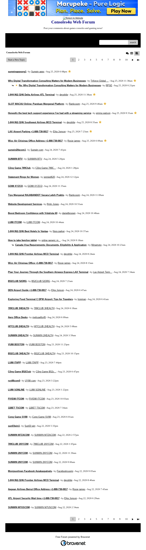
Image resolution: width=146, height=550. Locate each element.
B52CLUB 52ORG (41, 281)
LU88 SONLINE (37, 389)
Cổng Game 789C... (45, 168)
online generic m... (51, 240)
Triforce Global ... (100, 80)
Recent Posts (14, 41)
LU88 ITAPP (32, 362)
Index (31, 37)
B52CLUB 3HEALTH (44, 353)
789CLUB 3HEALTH (44, 308)
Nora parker (59, 231)
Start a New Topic (16, 59)
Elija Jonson (59, 131)
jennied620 (49, 177)
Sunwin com (37, 149)
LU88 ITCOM (33, 222)
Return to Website (16, 37)
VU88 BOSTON (37, 344)
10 (126, 59)
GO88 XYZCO (35, 186)
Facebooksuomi (65, 471)
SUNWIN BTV (34, 159)
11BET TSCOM (37, 407)
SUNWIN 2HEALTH (43, 335)
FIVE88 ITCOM (37, 398)
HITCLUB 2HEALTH (44, 326)
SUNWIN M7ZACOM (45, 435)
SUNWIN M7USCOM (45, 507)
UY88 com (30, 380)
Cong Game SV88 (41, 417)
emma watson (103, 113)
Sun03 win (30, 426)
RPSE (109, 85)
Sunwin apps (37, 71)
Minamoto (96, 245)
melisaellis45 (39, 317)
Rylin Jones (53, 204)
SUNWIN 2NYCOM (42, 453)
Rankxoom (74, 104)
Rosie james (73, 140)
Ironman (82, 299)
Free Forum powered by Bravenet (73, 537)
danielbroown (68, 213)
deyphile (63, 94)
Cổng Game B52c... (46, 371)
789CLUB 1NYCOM (43, 444)
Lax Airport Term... (102, 272)
